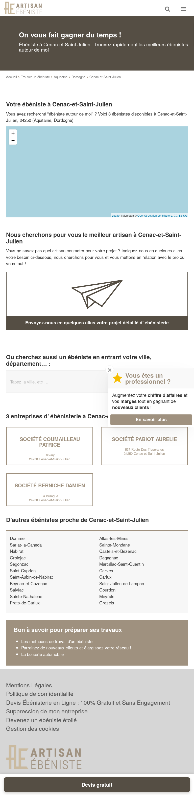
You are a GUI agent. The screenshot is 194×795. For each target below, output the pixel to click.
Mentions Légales (29, 685)
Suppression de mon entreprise (47, 711)
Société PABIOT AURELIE (144, 439)
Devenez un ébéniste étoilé (41, 720)
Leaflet (116, 215)
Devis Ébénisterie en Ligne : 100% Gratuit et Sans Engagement (88, 702)
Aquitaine (60, 76)
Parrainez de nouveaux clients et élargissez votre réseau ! (76, 647)
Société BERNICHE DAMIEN (50, 485)
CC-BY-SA (180, 215)
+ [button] (13, 133)
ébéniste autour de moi (70, 113)
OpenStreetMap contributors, (155, 215)
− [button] (13, 141)
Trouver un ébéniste (35, 76)
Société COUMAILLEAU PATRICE (50, 441)
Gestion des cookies (32, 728)
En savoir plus (151, 419)
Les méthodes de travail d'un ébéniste (56, 641)
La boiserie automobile (42, 654)
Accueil (11, 76)
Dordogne (78, 76)
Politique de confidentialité (40, 693)
